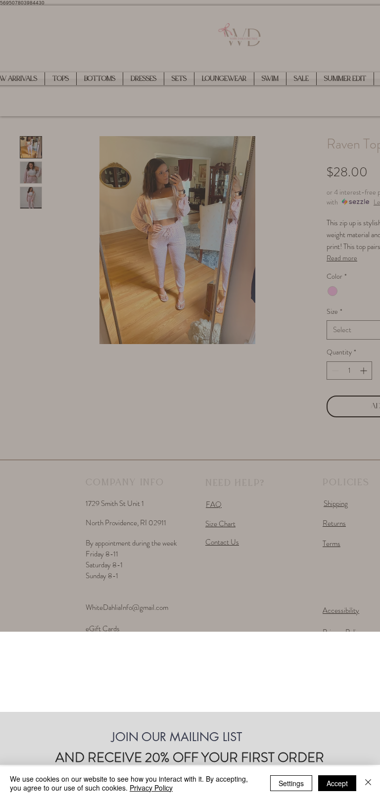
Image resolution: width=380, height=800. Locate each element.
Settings (291, 783)
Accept (337, 783)
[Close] (368, 783)
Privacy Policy (151, 788)
